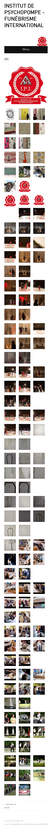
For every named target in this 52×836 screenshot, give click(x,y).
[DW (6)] (39, 257)
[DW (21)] (10, 343)
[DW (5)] (24, 257)
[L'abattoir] (10, 775)
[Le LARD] (24, 732)
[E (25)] (10, 516)
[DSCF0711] (10, 228)
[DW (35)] (10, 429)
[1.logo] (24, 186)
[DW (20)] (39, 329)
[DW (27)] (10, 386)
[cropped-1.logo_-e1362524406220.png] (24, 200)
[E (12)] (10, 444)
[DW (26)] (39, 372)
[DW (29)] (39, 386)
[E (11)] (39, 429)
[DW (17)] (24, 314)
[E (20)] (10, 487)
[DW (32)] (10, 415)
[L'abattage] (10, 732)
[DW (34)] (39, 415)
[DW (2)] (24, 242)
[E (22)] (10, 501)
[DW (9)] (10, 285)
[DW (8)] (24, 271)
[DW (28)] (24, 386)
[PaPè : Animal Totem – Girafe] (24, 128)
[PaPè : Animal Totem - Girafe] (24, 157)
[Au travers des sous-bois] (10, 761)
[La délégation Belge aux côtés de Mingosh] (10, 717)
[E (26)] (24, 516)
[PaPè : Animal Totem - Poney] (39, 157)
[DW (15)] (10, 314)
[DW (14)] (39, 300)
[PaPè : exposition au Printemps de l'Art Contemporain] (24, 114)
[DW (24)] (10, 372)
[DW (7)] (10, 271)
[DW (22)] (24, 343)
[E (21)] (24, 487)
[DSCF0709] (39, 213)
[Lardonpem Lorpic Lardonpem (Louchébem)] (39, 775)
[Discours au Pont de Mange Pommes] (24, 775)
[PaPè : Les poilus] (10, 157)
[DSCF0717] (39, 228)
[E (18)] (24, 473)
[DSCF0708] (24, 213)
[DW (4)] (10, 257)
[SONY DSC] (24, 545)
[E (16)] (39, 458)
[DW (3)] (39, 242)
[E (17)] (10, 473)
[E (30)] (10, 545)
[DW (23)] (39, 343)
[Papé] (10, 114)
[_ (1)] (10, 703)
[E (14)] (10, 458)
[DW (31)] (24, 401)
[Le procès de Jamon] (24, 717)
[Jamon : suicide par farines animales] (24, 789)
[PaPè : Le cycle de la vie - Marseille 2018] (24, 172)
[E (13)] (24, 444)
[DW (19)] (24, 329)
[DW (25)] (24, 372)
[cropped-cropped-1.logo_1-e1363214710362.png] (39, 200)
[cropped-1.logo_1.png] (10, 200)
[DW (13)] (24, 300)
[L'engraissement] (24, 761)
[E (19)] (39, 473)
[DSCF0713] (24, 228)
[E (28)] (10, 530)
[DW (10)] (24, 285)
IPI (6, 59)
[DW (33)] (24, 415)
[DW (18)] (10, 329)
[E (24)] (39, 501)
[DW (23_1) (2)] (24, 357)
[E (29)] (24, 530)
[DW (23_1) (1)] (10, 357)
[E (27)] (39, 516)
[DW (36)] (24, 429)
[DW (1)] (10, 242)
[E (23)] (24, 501)
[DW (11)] (39, 285)
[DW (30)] (10, 401)
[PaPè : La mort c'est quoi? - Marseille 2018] (10, 172)
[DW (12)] (10, 300)
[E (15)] (24, 458)
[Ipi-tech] (42, 41)
